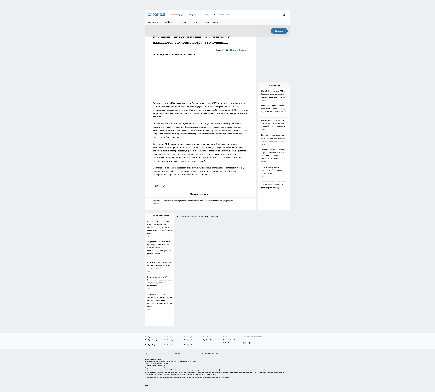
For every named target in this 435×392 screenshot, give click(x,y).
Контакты (177, 353)
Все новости (153, 22)
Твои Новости (227, 337)
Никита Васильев (239, 50)
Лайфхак (168, 22)
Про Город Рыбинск (190, 340)
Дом (206, 15)
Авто (195, 22)
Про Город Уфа (208, 340)
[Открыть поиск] (284, 14)
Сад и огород (176, 15)
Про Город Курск (169, 340)
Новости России (221, 15)
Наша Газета (207, 337)
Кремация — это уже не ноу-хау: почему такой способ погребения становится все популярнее (193, 201)
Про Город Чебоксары (152, 337)
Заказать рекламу (210, 22)
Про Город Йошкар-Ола (152, 340)
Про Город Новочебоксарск (173, 337)
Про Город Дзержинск (152, 345)
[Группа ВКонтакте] (244, 343)
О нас (147, 353)
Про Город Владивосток (172, 345)
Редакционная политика (210, 353)
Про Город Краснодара (191, 345)
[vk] (156, 185)
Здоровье (193, 15)
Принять (279, 31)
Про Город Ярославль (191, 337)
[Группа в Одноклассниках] (250, 343)
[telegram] (164, 185)
